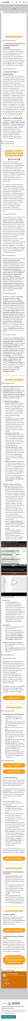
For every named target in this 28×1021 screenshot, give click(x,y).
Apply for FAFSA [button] (14, 771)
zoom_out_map (23, 41)
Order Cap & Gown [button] (14, 765)
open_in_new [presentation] (22, 142)
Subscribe (6, 983)
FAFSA (17, 718)
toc (2, 12)
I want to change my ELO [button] (14, 930)
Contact (6, 979)
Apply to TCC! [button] (14, 698)
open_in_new (20, 215)
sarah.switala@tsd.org (17, 902)
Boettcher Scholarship (17, 124)
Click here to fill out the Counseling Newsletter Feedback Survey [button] (14, 959)
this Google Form (15, 649)
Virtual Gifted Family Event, (12, 876)
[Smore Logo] (6, 2)
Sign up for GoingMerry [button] (14, 858)
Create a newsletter (8, 1017)
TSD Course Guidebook (13, 487)
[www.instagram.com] (3, 986)
